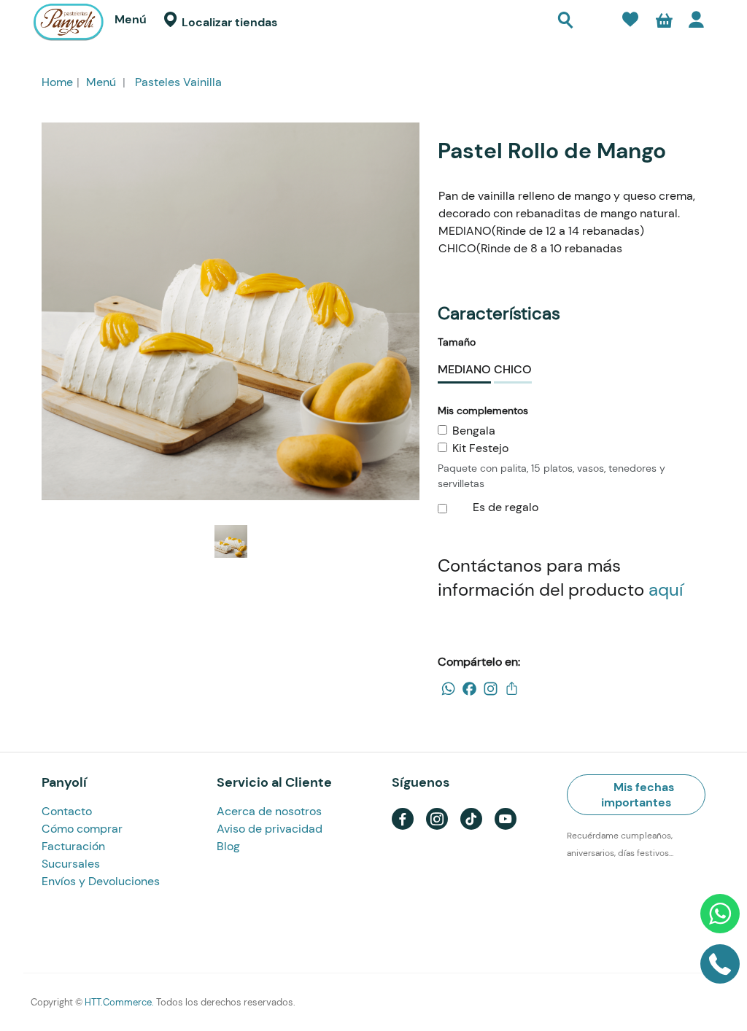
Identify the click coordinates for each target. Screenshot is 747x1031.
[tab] (636, 791)
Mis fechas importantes (637, 794)
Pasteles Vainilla (178, 82)
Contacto (67, 811)
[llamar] (720, 969)
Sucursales (71, 863)
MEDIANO (464, 369)
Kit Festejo (480, 448)
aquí (666, 589)
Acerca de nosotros (269, 811)
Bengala (473, 430)
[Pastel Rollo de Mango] (230, 311)
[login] (699, 23)
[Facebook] (403, 817)
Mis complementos (483, 410)
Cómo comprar (82, 828)
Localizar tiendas (228, 22)
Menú (131, 19)
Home (57, 82)
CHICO (513, 369)
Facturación (73, 846)
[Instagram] (437, 817)
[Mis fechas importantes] (596, 25)
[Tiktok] (471, 817)
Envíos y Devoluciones (101, 881)
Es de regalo (504, 507)
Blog (228, 846)
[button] (664, 23)
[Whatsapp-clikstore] (720, 919)
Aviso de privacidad (269, 828)
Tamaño (457, 342)
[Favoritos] (630, 22)
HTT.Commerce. (119, 1002)
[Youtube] (505, 817)
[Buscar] (565, 22)
